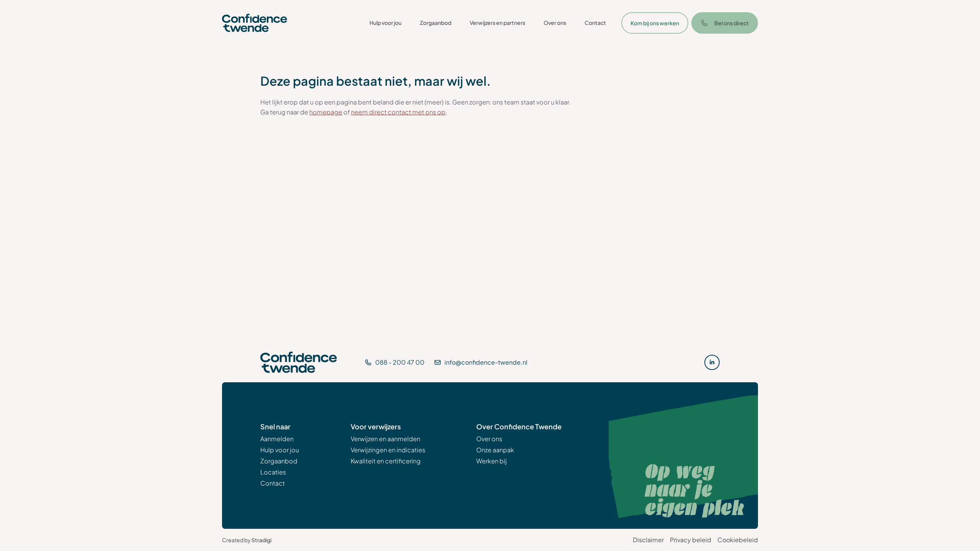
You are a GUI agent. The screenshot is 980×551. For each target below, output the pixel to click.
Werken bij (491, 461)
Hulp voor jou (385, 22)
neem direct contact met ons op (398, 112)
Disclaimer (648, 540)
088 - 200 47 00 (400, 362)
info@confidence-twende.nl (486, 362)
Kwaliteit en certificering (386, 461)
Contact (595, 22)
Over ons (555, 22)
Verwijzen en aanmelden (385, 439)
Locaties (273, 472)
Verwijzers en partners (497, 22)
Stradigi (261, 539)
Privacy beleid (690, 540)
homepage (325, 112)
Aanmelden (277, 439)
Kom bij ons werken (654, 23)
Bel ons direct (731, 23)
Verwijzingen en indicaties (388, 450)
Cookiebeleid (737, 540)
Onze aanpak (495, 450)
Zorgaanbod (435, 22)
